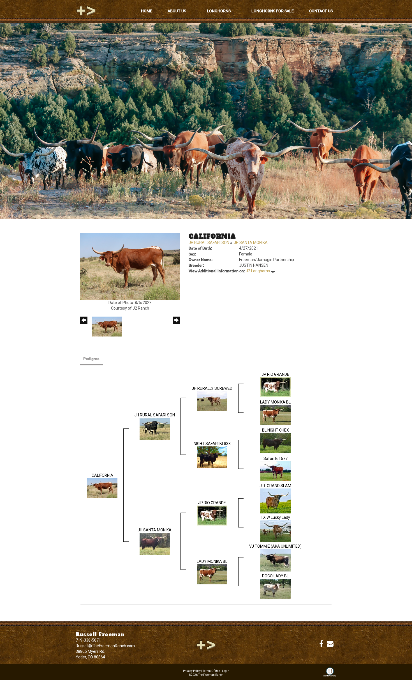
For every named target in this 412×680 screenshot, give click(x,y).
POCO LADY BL (275, 576)
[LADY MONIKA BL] (275, 414)
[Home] (206, 644)
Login (225, 670)
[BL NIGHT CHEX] (275, 443)
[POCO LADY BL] (275, 588)
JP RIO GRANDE (275, 374)
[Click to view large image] (130, 266)
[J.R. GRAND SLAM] (275, 500)
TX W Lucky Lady (275, 517)
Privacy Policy (192, 670)
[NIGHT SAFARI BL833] (212, 457)
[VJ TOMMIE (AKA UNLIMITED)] (275, 560)
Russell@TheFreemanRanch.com (105, 646)
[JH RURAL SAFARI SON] (155, 429)
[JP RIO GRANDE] (275, 386)
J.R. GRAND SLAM (275, 485)
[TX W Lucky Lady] (275, 531)
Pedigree (91, 358)
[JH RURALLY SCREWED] (212, 400)
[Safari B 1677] (275, 471)
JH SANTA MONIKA (251, 242)
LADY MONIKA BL (275, 402)
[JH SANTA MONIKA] (155, 543)
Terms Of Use (211, 670)
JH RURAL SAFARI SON (209, 242)
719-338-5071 (88, 640)
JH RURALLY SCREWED (212, 388)
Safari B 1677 (275, 458)
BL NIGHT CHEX (275, 430)
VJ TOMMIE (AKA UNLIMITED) (275, 546)
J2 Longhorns (258, 271)
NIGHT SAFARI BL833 (212, 443)
